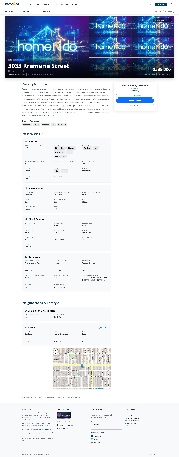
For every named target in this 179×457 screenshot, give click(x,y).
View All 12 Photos (163, 20)
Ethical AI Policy (129, 425)
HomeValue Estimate (132, 418)
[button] (82, 366)
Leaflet (90, 388)
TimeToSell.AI (44, 430)
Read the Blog (63, 428)
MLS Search (128, 415)
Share (170, 11)
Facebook (97, 436)
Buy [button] (24, 4)
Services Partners (130, 423)
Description (24, 11)
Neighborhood (48, 11)
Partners (47, 4)
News (74, 4)
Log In (150, 4)
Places (38, 4)
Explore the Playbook (65, 425)
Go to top (152, 454)
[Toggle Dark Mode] (171, 4)
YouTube (96, 442)
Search (11, 11)
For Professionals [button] (62, 4)
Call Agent (136, 95)
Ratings (105, 328)
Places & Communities (132, 420)
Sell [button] (31, 4)
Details (35, 11)
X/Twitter (96, 439)
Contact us (95, 425)
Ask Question (135, 106)
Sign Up (160, 4)
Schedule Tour (135, 100)
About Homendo (130, 413)
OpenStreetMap (99, 388)
